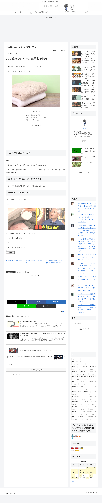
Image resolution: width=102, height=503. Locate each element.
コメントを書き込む (36, 370)
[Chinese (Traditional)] (77, 448)
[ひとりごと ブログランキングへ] (10, 252)
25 (73, 478)
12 (76, 473)
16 (91, 473)
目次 (34, 111)
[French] (78, 448)
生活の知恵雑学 (11, 272)
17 (94, 473)
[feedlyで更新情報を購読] (83, 141)
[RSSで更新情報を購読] (85, 141)
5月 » (77, 482)
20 (80, 475)
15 (87, 473)
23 (91, 475)
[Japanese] (72, 450)
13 (80, 473)
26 (76, 478)
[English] (72, 448)
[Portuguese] (75, 450)
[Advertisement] (51, 29)
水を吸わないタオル (21, 272)
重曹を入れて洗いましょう (33, 120)
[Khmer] (73, 450)
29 (87, 478)
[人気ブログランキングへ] (76, 436)
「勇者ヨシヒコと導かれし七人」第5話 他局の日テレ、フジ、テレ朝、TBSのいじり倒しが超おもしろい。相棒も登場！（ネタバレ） (87, 230)
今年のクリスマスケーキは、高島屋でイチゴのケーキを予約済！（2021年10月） (86, 288)
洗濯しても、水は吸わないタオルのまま (37, 117)
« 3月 (73, 482)
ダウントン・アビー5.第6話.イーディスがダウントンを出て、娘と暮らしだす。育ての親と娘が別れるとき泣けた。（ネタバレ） (87, 268)
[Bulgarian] (73, 448)
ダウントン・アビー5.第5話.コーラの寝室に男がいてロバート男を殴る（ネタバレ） (87, 257)
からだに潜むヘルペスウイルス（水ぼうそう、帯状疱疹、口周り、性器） (54, 262)
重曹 (28, 272)
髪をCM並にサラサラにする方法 (14, 260)
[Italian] (80, 448)
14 (84, 473)
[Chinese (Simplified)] (75, 448)
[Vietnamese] (78, 450)
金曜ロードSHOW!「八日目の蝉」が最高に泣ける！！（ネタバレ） (87, 279)
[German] (82, 448)
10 (94, 470)
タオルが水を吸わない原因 (33, 115)
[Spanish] (77, 450)
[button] (46, 306)
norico (84, 129)
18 (73, 475)
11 (73, 473)
